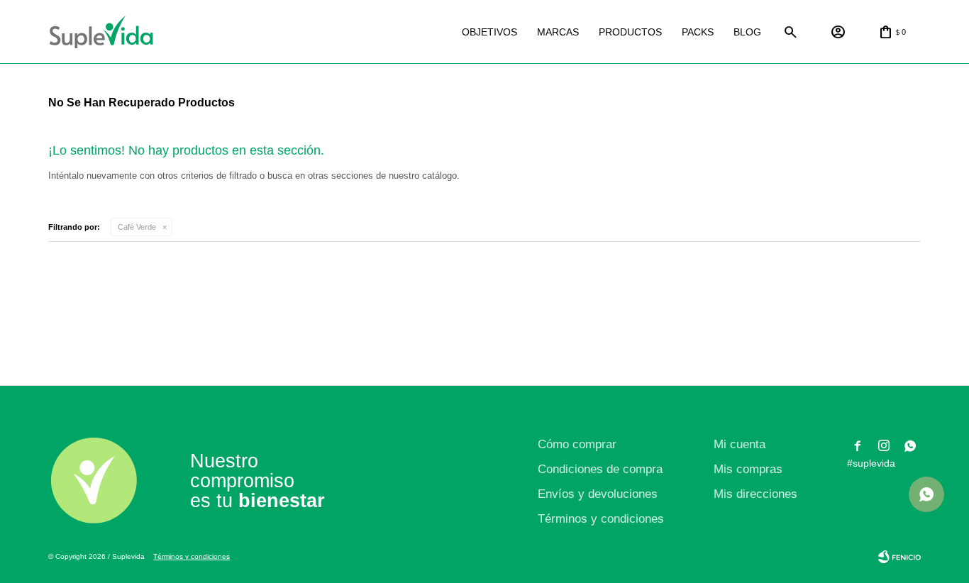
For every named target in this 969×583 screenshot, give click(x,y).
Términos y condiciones (601, 519)
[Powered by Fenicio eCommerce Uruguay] (899, 556)
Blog (747, 32)
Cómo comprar (577, 444)
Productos (630, 32)
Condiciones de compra (600, 469)
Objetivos (489, 32)
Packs (698, 32)
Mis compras (748, 469)
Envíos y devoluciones (598, 494)
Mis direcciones (755, 494)
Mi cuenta (739, 444)
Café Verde (137, 227)
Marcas (558, 32)
